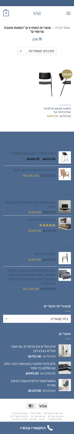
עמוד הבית (62, 28)
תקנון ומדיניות (20, 413)
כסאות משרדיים (19, 416)
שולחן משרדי (54, 419)
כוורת (42, 419)
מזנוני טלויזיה (19, 419)
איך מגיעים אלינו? (53, 413)
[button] (68, 13)
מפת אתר (35, 413)
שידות (33, 419)
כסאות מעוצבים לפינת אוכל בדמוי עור (57, 110)
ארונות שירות (38, 416)
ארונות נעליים (56, 416)
